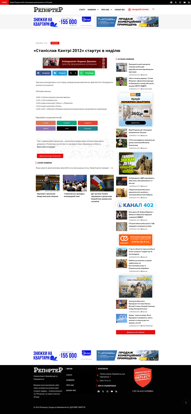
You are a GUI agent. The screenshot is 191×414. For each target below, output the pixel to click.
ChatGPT (67, 123)
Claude (45, 123)
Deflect (150, 391)
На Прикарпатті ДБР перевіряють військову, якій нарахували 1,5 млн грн (142, 180)
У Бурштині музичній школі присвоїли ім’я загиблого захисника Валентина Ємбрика (141, 192)
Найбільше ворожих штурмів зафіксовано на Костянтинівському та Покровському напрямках (140, 264)
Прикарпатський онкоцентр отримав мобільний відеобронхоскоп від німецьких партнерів (141, 68)
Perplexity (87, 128)
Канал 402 (120, 9)
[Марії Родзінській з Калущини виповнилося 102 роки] (121, 133)
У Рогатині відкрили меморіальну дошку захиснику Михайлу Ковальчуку (142, 142)
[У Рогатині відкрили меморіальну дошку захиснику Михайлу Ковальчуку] (121, 143)
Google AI (87, 123)
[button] (43, 73)
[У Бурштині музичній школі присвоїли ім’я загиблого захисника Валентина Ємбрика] (121, 192)
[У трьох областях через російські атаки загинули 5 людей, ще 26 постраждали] (121, 252)
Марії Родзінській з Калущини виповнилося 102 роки (140, 131)
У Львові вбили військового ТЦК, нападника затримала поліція (142, 225)
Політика (55, 43)
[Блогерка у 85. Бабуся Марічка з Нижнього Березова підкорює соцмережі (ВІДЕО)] (121, 215)
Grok (67, 128)
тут (112, 168)
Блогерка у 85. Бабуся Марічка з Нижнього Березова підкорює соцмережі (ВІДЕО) (141, 214)
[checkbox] (186, 402)
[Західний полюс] (129, 9)
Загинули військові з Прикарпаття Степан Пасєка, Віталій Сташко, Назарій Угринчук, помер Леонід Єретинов (142, 305)
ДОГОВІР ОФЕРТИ (77, 407)
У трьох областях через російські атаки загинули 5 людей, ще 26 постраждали (142, 251)
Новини (92, 9)
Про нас (105, 9)
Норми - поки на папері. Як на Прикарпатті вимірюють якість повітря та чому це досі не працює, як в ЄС (141, 319)
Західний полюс (140, 9)
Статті (82, 9)
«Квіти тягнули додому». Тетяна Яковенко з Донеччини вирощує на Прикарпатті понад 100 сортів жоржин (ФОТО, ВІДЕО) (141, 82)
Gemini (45, 128)
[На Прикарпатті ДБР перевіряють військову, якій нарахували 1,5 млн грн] (121, 181)
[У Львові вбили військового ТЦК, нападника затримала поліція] (121, 226)
